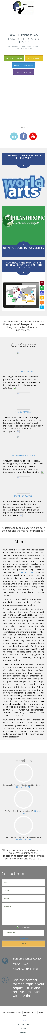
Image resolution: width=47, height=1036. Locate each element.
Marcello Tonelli (26, 572)
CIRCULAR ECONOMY (14, 58)
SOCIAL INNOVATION (23, 72)
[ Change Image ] (23, 938)
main (24, 1020)
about (23, 1028)
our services (23, 1024)
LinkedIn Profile (23, 787)
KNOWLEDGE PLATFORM (23, 65)
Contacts (23, 1032)
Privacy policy (30, 1012)
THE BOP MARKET (34, 58)
